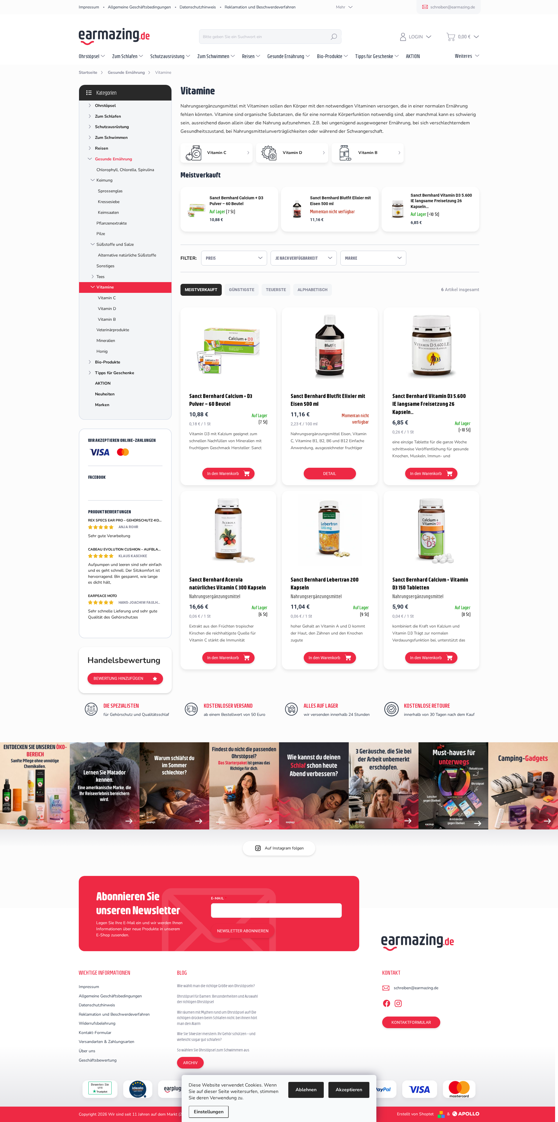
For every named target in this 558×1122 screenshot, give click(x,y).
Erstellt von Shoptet (415, 1114)
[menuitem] (92, 56)
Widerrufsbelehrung (97, 1023)
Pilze (100, 233)
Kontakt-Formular (95, 1032)
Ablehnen (306, 1090)
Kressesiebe (108, 202)
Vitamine (105, 287)
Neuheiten (105, 394)
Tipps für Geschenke (114, 373)
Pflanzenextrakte (111, 223)
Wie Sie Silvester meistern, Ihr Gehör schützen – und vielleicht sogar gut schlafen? (216, 1036)
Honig (102, 351)
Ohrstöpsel (105, 105)
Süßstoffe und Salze (115, 244)
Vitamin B (107, 319)
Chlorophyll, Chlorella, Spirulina (125, 170)
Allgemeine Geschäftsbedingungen (139, 7)
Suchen (334, 36)
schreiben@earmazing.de (416, 988)
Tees (100, 276)
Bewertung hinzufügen (118, 678)
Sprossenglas (110, 191)
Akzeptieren (349, 1090)
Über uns (87, 1051)
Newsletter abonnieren (243, 931)
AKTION (102, 383)
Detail (329, 473)
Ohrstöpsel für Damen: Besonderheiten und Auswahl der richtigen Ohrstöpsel (217, 999)
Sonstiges (105, 266)
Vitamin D (107, 308)
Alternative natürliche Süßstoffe (127, 255)
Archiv (190, 1062)
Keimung (104, 180)
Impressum (89, 7)
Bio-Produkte (107, 362)
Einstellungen (208, 1112)
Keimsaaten (108, 212)
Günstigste (241, 289)
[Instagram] (398, 1002)
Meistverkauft (201, 289)
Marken (102, 405)
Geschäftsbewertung (98, 1060)
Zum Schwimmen (111, 137)
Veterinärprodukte (112, 330)
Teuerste (276, 289)
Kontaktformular (411, 1022)
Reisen (101, 148)
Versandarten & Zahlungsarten (106, 1041)
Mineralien (105, 340)
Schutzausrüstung (112, 127)
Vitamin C (107, 298)
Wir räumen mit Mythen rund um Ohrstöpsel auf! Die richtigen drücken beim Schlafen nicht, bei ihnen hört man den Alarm (217, 1018)
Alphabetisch (313, 289)
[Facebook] (386, 1002)
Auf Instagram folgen (284, 848)
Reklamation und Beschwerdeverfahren (260, 7)
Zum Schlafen (108, 116)
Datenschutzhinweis (198, 7)
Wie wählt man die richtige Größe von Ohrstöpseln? (216, 985)
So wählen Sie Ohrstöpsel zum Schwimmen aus (213, 1050)
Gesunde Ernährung (113, 159)
